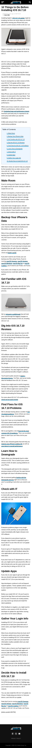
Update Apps (11, 154)
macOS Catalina (13, 706)
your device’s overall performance (12, 446)
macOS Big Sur (18, 263)
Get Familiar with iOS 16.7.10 (16, 139)
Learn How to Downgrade (15, 148)
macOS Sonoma (11, 261)
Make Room (11, 133)
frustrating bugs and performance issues (16, 111)
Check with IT (12, 151)
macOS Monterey (6, 263)
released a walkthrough (13, 314)
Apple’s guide (12, 252)
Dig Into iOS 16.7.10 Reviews (16, 142)
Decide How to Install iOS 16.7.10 (18, 161)
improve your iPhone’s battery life (11, 444)
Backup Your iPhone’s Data (15, 136)
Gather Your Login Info (14, 158)
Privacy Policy (16, 738)
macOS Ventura (23, 261)
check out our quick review (9, 399)
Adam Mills (7, 15)
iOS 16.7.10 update (18, 18)
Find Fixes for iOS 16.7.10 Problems (18, 145)
